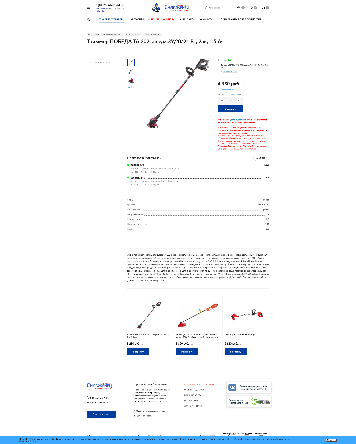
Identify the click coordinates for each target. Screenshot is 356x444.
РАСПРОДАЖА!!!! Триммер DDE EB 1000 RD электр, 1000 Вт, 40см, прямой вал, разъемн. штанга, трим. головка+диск (197, 335)
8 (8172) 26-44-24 (108, 5)
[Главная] (88, 34)
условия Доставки (238, 119)
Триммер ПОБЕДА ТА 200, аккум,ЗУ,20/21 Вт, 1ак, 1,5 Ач (148, 335)
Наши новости (193, 395)
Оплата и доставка (195, 389)
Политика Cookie (27, 441)
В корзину (230, 108)
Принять (331, 440)
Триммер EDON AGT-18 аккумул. (240, 334)
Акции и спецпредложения (200, 384)
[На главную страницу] (177, 7)
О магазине (191, 400)
